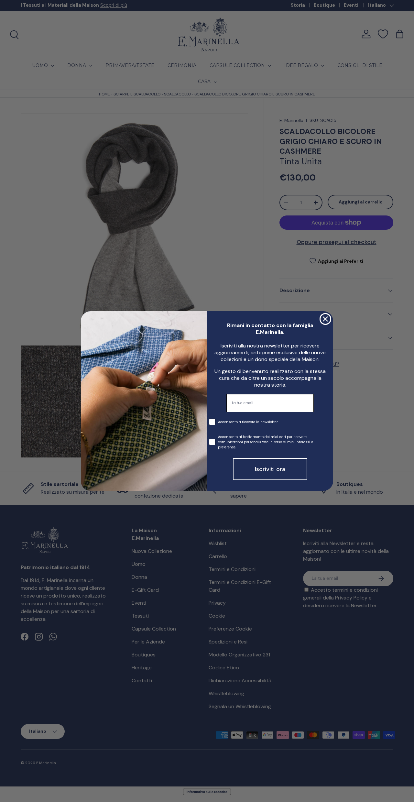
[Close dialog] (325, 319)
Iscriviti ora (270, 469)
